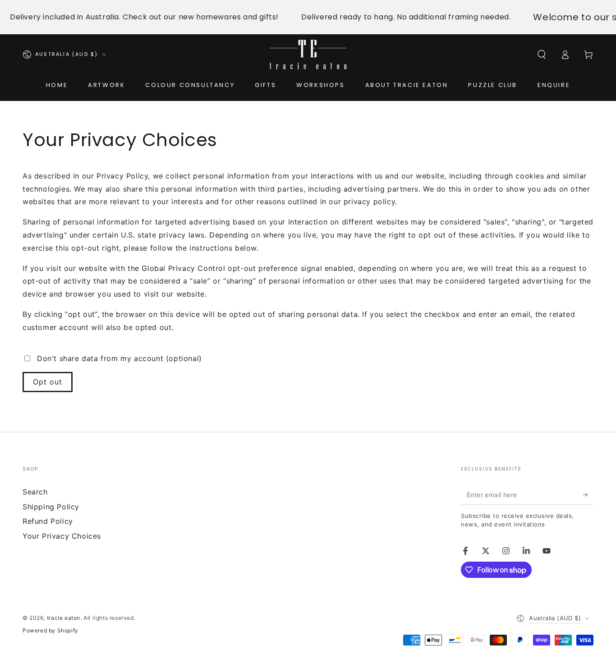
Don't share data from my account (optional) (119, 358)
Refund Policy (48, 521)
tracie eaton (63, 617)
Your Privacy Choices (62, 535)
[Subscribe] (588, 494)
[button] (541, 54)
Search (35, 491)
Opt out (47, 381)
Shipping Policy (51, 506)
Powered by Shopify (50, 630)
